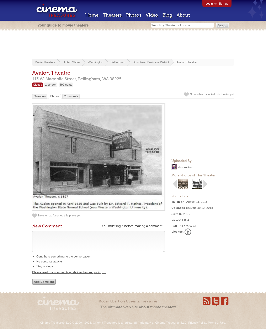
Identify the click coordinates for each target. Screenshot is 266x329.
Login (209, 3)
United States (71, 62)
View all (191, 226)
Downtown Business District (151, 62)
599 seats (65, 84)
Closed (37, 84)
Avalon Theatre (186, 62)
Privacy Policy (197, 322)
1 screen (51, 84)
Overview (40, 96)
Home (92, 15)
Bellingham (118, 62)
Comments (71, 96)
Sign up (223, 3)
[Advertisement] (133, 45)
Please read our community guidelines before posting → (69, 272)
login (119, 226)
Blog (167, 15)
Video (152, 15)
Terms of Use (216, 322)
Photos (133, 15)
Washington (95, 62)
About (183, 15)
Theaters (112, 15)
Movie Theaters (45, 62)
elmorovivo (185, 167)
